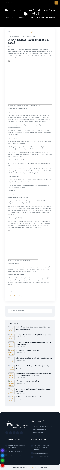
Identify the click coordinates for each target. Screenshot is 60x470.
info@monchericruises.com (40, 453)
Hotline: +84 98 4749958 (14, 455)
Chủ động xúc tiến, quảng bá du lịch (27, 350)
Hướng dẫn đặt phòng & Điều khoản (42, 427)
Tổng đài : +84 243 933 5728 (15, 451)
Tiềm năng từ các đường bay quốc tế (27, 381)
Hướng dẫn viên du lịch (39, 432)
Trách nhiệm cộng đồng (39, 429)
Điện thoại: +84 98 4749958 (41, 457)
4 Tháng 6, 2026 (20, 331)
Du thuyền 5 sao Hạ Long (15, 296)
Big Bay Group (30, 467)
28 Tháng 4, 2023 (14, 36)
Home (7, 17)
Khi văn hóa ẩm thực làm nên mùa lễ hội (29, 397)
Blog (34, 435)
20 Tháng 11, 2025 (21, 339)
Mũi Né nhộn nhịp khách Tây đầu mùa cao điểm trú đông (34, 358)
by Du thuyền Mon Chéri (29, 36)
